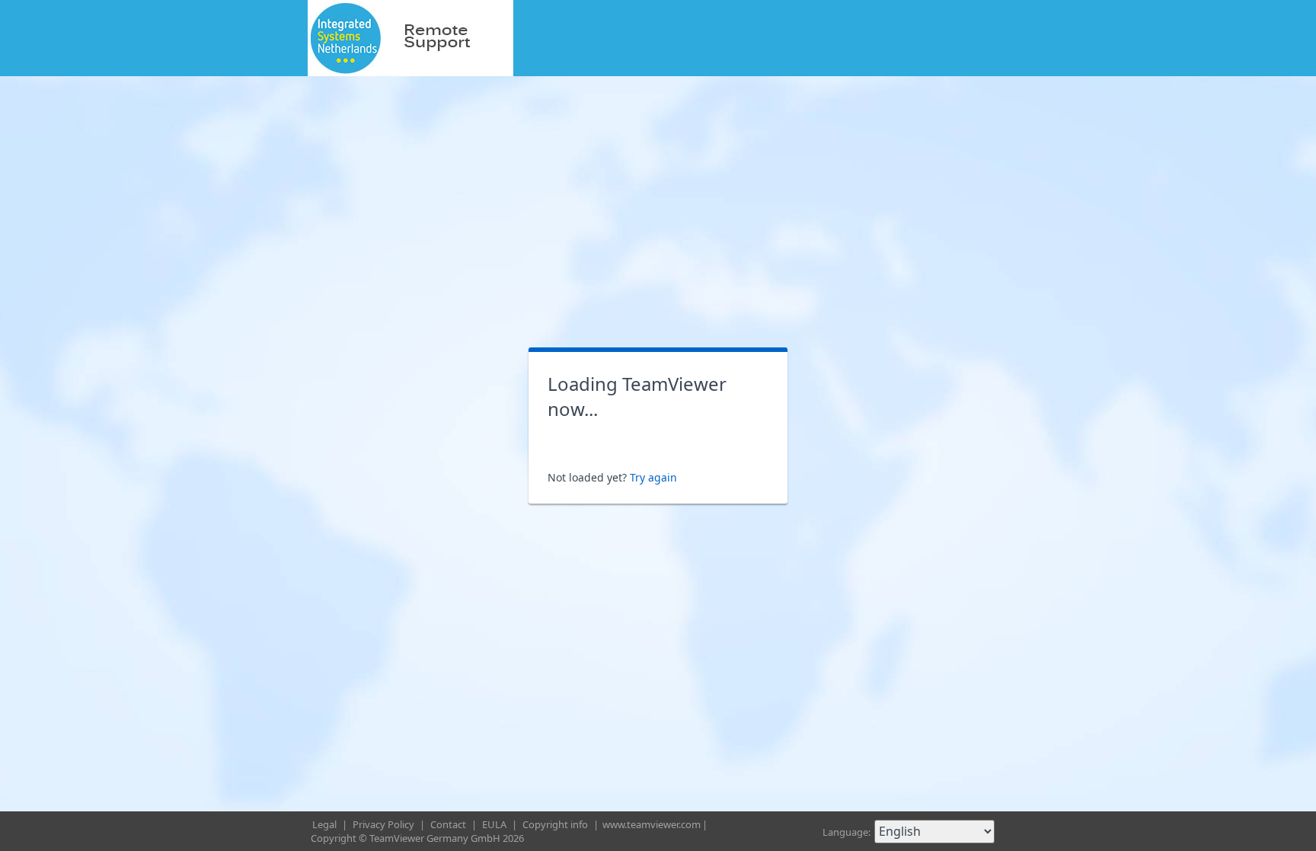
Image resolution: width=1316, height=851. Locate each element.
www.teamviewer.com (651, 824)
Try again (653, 477)
